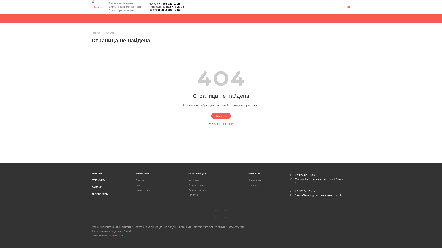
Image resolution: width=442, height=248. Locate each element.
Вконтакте (216, 214)
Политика (193, 195)
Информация (197, 173)
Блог (138, 185)
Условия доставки (197, 190)
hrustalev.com (116, 235)
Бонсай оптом (143, 190)
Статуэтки (98, 180)
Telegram (225, 214)
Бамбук (97, 187)
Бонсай (97, 173)
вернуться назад (223, 123)
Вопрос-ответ (255, 180)
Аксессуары (100, 194)
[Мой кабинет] (335, 8)
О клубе (140, 180)
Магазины (193, 180)
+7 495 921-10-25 (305, 175)
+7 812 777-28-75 (305, 191)
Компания (142, 173)
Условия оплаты (196, 185)
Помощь (254, 173)
